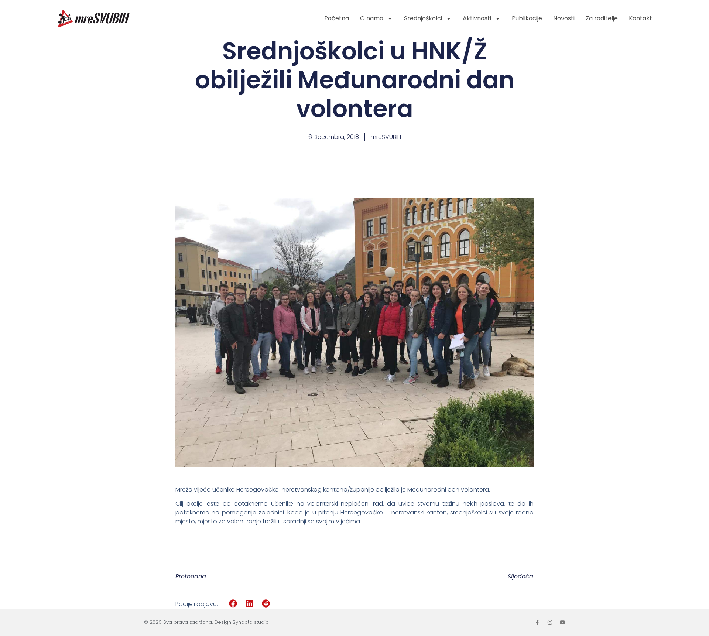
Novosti (564, 18)
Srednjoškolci (423, 18)
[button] (233, 603)
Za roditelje (602, 18)
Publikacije (527, 18)
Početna (336, 18)
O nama (371, 18)
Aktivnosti (477, 18)
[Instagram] (549, 622)
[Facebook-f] (537, 622)
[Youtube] (562, 622)
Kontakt (640, 18)
